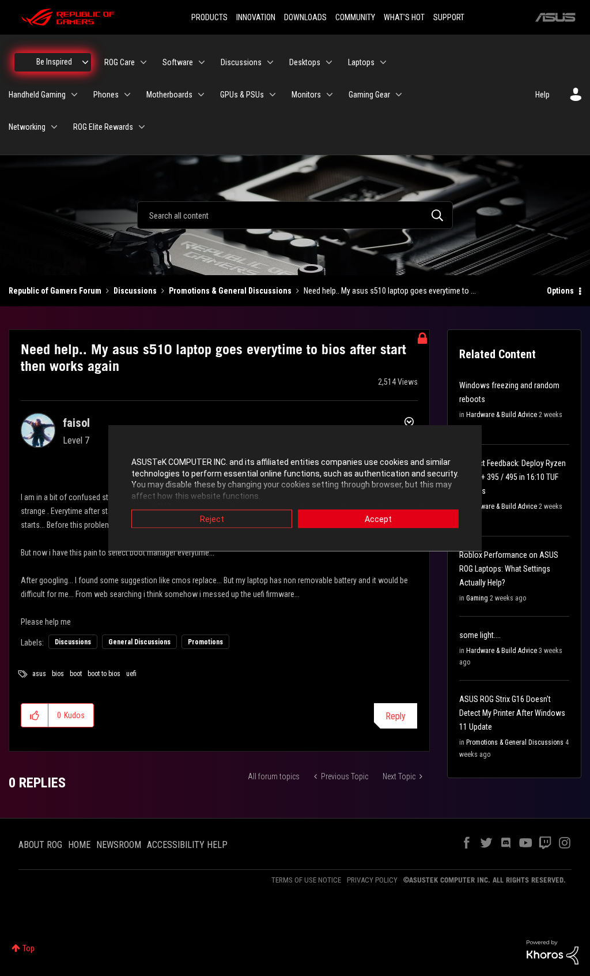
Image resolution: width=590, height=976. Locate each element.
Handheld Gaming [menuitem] (37, 94)
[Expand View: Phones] (127, 95)
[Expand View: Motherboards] (201, 95)
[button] (34, 715)
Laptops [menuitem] (361, 62)
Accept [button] (378, 519)
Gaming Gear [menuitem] (369, 94)
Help (542, 94)
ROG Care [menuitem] (119, 62)
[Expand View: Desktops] (329, 62)
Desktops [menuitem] (304, 62)
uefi (131, 674)
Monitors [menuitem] (306, 94)
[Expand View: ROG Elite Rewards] (142, 127)
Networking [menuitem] (27, 127)
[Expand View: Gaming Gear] (398, 95)
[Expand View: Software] (201, 62)
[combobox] (295, 215)
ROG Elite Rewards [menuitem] (103, 127)
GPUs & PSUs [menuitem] (242, 94)
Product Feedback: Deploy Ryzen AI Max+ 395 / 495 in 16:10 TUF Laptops (512, 477)
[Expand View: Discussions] (270, 62)
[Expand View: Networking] (54, 127)
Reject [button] (212, 519)
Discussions (135, 290)
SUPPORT (448, 17)
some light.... (480, 635)
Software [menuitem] (177, 62)
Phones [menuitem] (106, 94)
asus (39, 674)
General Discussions (139, 642)
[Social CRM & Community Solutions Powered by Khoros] (552, 951)
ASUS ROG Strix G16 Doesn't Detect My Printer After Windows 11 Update (512, 713)
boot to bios (104, 674)
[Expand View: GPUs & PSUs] (272, 95)
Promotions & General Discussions (230, 290)
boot (76, 674)
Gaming (477, 598)
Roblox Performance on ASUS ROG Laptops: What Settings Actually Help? (508, 568)
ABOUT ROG (40, 844)
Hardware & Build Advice (501, 415)
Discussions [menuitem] (241, 62)
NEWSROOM (118, 844)
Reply (395, 716)
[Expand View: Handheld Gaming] (74, 95)
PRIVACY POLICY (372, 880)
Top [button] (28, 948)
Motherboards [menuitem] (169, 94)
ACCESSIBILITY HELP (187, 844)
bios (58, 674)
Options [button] (560, 290)
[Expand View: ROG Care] (143, 62)
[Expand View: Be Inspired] (85, 62)
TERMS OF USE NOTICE (306, 880)
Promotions (205, 642)
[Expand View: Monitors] (329, 95)
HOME (79, 844)
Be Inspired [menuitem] (54, 61)
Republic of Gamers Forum (55, 290)
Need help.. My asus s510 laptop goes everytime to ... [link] (390, 290)
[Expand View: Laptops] (383, 62)
